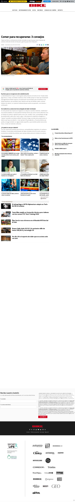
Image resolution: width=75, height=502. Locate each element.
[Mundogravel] (36, 492)
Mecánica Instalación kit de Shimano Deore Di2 (63, 154)
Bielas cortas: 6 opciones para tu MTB (64, 138)
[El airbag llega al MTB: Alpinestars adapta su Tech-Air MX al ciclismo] (6, 206)
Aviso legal (42, 432)
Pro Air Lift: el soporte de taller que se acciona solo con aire (30, 237)
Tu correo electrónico (5, 404)
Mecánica (40, 10)
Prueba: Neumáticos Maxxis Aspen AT (64, 133)
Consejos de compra (50, 10)
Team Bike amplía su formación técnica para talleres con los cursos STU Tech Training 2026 (30, 213)
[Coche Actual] (47, 445)
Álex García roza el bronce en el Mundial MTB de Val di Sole (30, 221)
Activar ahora (42, 89)
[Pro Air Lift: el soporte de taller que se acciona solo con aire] (6, 238)
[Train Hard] (59, 479)
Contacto (28, 432)
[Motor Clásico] (37, 453)
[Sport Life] (48, 460)
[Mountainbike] (37, 6)
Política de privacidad (35, 432)
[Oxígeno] (49, 479)
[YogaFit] (48, 473)
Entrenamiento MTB (25, 10)
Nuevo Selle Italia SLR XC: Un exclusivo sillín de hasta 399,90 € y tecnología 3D (28, 229)
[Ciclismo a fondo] (32, 1)
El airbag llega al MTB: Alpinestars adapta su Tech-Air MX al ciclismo (30, 205)
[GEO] (56, 486)
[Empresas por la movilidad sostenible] (12, 457)
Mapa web (47, 432)
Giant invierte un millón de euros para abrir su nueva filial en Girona (63, 143)
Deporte (60, 10)
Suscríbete (47, 1)
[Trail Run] (37, 473)
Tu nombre (3, 398)
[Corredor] (38, 467)
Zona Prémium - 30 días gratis (19, 1)
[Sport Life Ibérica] (12, 446)
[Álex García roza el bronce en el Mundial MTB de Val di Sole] (6, 222)
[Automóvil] (50, 453)
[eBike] (36, 486)
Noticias (14, 10)
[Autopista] (37, 446)
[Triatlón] (51, 467)
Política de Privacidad (53, 397)
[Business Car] (58, 446)
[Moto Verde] (60, 453)
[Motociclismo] (37, 460)
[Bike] (37, 479)
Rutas (34, 10)
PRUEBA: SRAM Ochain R (60, 148)
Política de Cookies (63, 397)
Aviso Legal (46, 397)
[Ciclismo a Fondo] (60, 473)
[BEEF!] (45, 486)
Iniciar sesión (55, 1)
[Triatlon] (38, 1)
